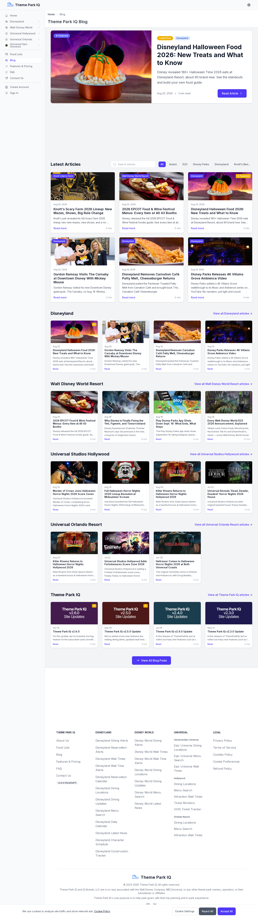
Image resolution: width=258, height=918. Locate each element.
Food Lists (63, 747)
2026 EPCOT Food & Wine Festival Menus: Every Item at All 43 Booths (149, 211)
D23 (185, 164)
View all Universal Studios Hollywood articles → (221, 454)
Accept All (227, 911)
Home (51, 14)
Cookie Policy (102, 911)
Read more (60, 228)
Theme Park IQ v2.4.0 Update (174, 631)
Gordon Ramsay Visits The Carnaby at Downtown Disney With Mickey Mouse (81, 278)
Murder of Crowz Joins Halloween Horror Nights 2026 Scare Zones (74, 492)
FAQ (59, 768)
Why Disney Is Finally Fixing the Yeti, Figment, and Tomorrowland (124, 422)
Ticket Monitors (184, 803)
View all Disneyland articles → (232, 313)
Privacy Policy (222, 740)
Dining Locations (185, 784)
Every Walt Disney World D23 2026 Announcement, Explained (227, 422)
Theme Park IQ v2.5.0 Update (122, 631)
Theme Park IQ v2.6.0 (66, 631)
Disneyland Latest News (111, 833)
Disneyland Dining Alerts (111, 740)
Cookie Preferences (226, 761)
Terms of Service (224, 747)
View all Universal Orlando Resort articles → (223, 524)
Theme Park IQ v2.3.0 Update (225, 631)
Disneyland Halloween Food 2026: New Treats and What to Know (200, 55)
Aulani (173, 164)
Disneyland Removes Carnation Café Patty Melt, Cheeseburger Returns (150, 276)
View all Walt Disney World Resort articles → (223, 384)
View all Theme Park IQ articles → (230, 595)
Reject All (207, 911)
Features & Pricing (68, 761)
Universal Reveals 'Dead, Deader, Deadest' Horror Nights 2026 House (228, 493)
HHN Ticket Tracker (187, 809)
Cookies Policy (223, 754)
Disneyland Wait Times (110, 759)
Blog (59, 754)
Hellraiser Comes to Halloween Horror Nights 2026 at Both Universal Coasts (175, 564)
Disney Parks (201, 164)
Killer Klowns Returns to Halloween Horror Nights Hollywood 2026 (171, 493)
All (162, 164)
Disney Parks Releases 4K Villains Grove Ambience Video (217, 276)
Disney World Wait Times (151, 751)
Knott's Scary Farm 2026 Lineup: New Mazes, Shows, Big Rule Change (83, 211)
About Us (62, 740)
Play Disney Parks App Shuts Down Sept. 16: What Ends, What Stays (176, 423)
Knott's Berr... (242, 164)
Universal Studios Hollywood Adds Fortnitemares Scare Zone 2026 (125, 563)
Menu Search (183, 790)
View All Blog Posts (154, 660)
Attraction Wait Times (188, 796)
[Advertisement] (151, 133)
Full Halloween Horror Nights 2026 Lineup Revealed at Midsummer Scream (122, 493)
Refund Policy (222, 768)
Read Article (230, 93)
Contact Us (63, 775)
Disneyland (222, 164)
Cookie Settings (184, 911)
